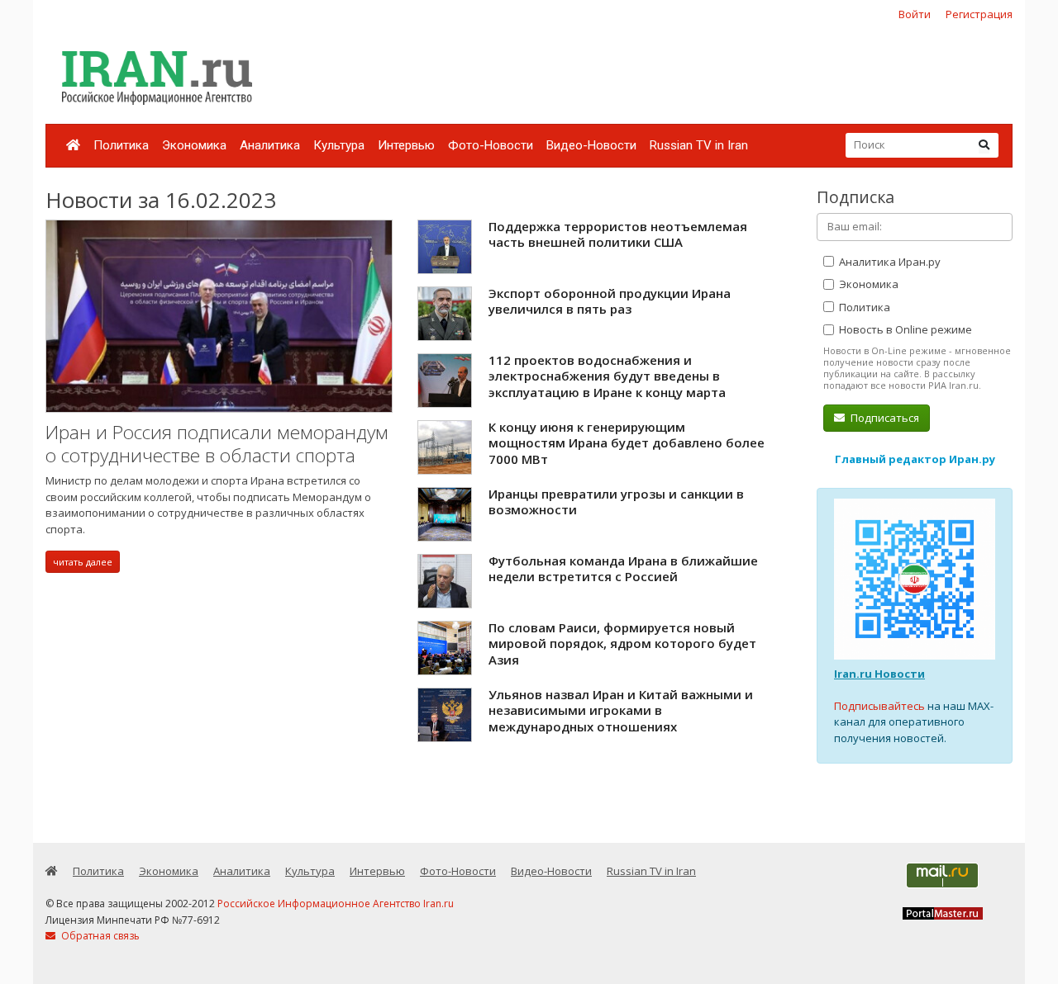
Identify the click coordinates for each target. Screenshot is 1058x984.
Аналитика (270, 145)
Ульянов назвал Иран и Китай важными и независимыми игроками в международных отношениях (620, 710)
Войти (914, 14)
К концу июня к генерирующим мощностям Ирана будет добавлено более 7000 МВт (626, 443)
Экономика (194, 145)
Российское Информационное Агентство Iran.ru (335, 903)
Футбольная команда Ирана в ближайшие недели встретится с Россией (623, 568)
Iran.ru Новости (879, 673)
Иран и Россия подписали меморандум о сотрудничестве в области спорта (216, 443)
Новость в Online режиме (904, 329)
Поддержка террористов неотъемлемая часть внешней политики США (617, 234)
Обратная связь (99, 936)
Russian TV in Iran (699, 145)
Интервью (406, 145)
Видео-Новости (591, 145)
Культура (339, 145)
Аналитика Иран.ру (888, 261)
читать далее (82, 562)
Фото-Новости (490, 145)
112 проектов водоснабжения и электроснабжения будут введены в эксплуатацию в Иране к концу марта (607, 376)
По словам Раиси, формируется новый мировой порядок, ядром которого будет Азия (622, 643)
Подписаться (883, 417)
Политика (121, 145)
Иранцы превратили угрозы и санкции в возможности (616, 501)
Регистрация (979, 14)
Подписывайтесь (879, 705)
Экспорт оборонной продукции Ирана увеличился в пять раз (609, 301)
